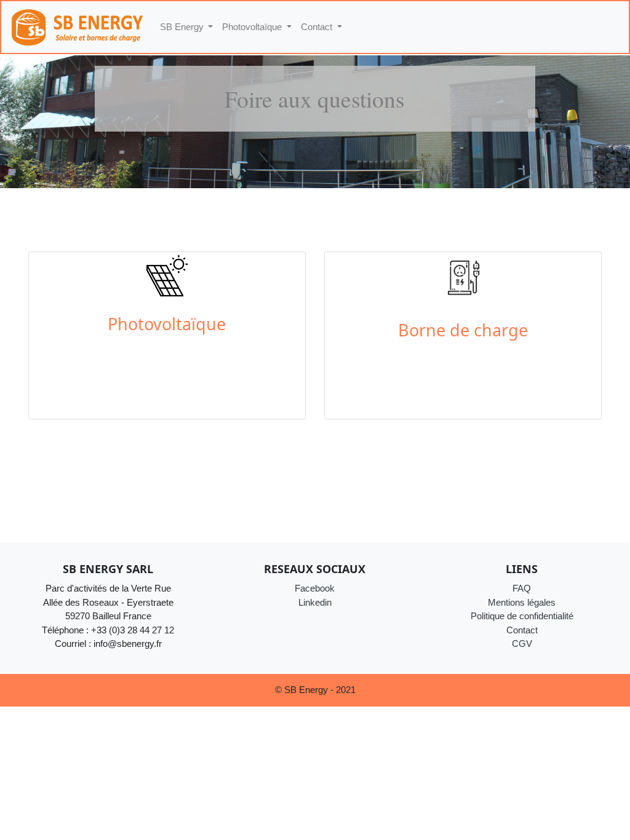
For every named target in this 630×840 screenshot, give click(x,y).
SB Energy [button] (183, 27)
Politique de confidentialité (522, 616)
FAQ (521, 588)
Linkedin (315, 602)
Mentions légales (522, 602)
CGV (522, 643)
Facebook (315, 588)
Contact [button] (318, 27)
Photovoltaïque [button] (253, 27)
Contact (522, 630)
